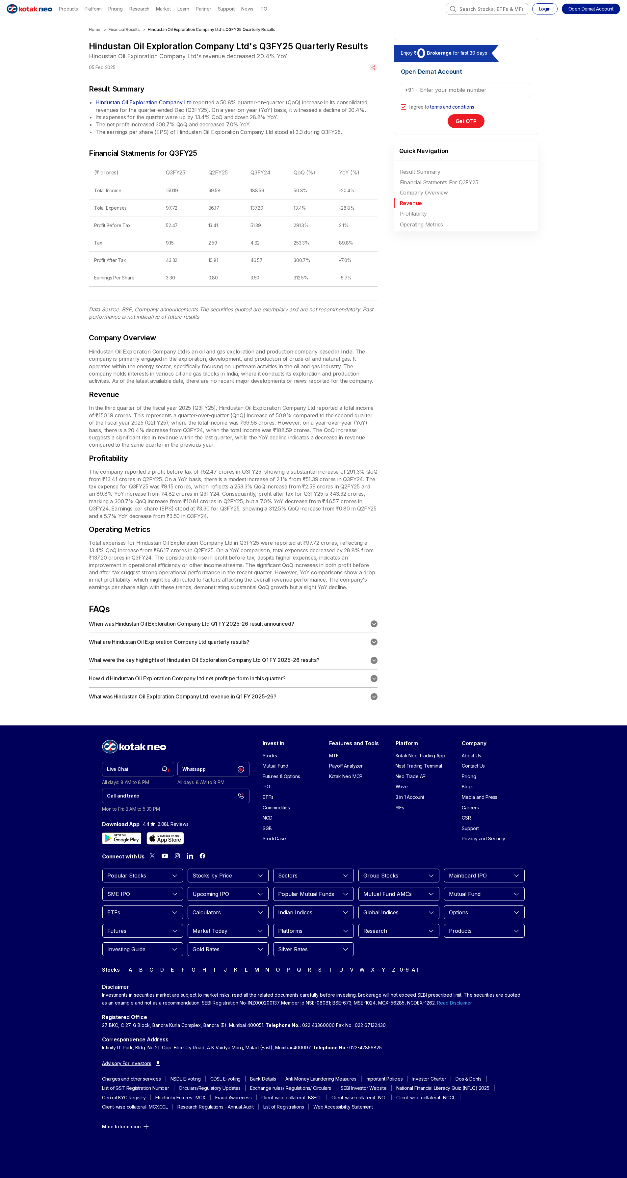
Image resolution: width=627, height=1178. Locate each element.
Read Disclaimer (454, 1003)
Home (94, 29)
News (247, 9)
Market (163, 9)
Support (226, 9)
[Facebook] (202, 855)
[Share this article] (374, 67)
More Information (121, 1126)
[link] (138, 769)
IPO (263, 9)
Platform (93, 9)
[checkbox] (403, 107)
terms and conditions (452, 107)
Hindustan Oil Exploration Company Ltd (143, 102)
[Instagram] (177, 855)
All (414, 969)
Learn (183, 9)
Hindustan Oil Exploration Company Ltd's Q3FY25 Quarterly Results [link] (211, 29)
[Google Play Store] (122, 838)
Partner (203, 9)
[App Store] (165, 838)
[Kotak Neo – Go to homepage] (29, 9)
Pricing (115, 9)
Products (68, 9)
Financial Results (124, 29)
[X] (152, 855)
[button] (591, 8)
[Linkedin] (190, 855)
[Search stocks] (453, 9)
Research (139, 9)
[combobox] (487, 9)
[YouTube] (165, 855)
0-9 (404, 969)
